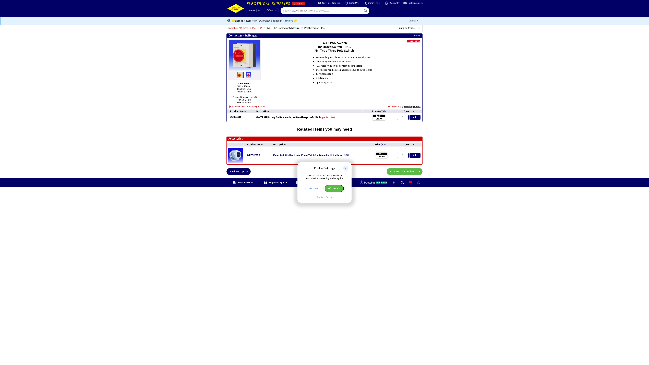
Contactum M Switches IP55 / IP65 (244, 28)
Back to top (237, 171)
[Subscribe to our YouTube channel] (410, 182)
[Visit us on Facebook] (394, 182)
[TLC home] (235, 8)
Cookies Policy (324, 197)
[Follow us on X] (402, 182)
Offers (270, 10)
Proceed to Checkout (403, 171)
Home (252, 10)
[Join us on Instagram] (418, 182)
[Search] (366, 10)
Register (384, 11)
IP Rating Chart (412, 106)
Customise (314, 188)
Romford (288, 21)
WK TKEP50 (253, 155)
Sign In (387, 9)
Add (415, 117)
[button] (345, 168)
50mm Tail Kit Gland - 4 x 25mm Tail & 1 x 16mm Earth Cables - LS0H (310, 155)
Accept (336, 188)
